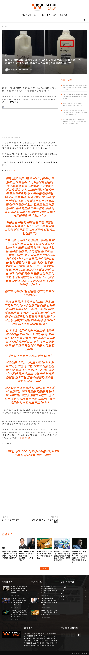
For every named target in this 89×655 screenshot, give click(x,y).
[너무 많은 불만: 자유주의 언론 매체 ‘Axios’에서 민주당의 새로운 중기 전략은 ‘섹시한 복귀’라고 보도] (79, 543)
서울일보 (14, 70)
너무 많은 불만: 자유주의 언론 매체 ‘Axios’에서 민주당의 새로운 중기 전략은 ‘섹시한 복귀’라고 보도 (74, 121)
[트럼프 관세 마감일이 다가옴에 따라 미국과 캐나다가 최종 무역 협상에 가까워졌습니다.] (9, 543)
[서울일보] (7, 70)
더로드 (44, 568)
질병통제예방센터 (26, 438)
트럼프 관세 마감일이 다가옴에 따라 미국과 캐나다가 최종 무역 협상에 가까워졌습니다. (75, 87)
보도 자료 (12, 170)
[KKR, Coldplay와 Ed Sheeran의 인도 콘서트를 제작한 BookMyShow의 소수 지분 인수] (27, 543)
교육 (56, 548)
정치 (6, 26)
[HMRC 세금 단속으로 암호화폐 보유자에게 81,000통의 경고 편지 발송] (44, 543)
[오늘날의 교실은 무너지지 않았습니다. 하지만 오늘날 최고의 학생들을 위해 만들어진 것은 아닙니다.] (62, 543)
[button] (84, 20)
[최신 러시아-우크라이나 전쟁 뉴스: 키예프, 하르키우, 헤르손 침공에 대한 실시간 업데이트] (6, 588)
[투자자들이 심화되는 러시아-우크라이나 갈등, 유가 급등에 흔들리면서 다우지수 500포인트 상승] (6, 600)
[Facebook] (63, 635)
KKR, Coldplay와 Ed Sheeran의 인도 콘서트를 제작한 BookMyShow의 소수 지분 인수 (75, 96)
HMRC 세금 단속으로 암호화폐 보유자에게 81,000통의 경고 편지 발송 (49, 613)
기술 (38, 548)
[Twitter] (73, 635)
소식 (3, 548)
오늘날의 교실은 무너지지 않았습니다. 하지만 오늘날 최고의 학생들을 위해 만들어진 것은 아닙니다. (75, 112)
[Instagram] (68, 635)
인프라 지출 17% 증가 (11, 520)
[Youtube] (79, 635)
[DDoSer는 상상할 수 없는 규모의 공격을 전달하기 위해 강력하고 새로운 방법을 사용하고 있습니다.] (6, 612)
